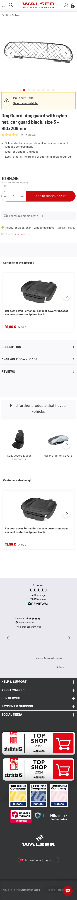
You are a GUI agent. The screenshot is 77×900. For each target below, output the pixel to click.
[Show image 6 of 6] (48, 90)
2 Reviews (28, 134)
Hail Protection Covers (58, 455)
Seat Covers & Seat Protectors (19, 457)
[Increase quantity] (22, 196)
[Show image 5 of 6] (43, 90)
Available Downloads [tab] (19, 359)
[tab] (38, 346)
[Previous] (11, 54)
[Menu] (3, 4)
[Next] (66, 54)
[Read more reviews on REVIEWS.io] (38, 604)
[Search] (11, 4)
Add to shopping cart (51, 196)
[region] (38, 55)
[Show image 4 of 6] (38, 90)
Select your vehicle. (25, 103)
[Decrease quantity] (5, 196)
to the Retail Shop (59, 889)
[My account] (66, 4)
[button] (8, 638)
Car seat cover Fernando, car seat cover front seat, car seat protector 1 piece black (37, 312)
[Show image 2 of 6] (29, 90)
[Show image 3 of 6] (34, 90)
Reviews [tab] (8, 371)
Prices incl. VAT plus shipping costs (14, 184)
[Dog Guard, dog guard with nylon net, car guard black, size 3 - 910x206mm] (38, 52)
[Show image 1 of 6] (24, 90)
